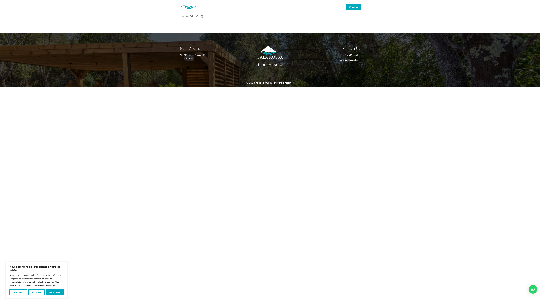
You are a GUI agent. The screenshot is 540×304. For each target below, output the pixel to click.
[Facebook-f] (258, 64)
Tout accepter (55, 292)
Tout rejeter (37, 292)
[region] (37, 280)
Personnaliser (18, 292)
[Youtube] (275, 64)
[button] (533, 289)
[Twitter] (264, 64)
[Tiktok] (281, 64)
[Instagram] (270, 64)
